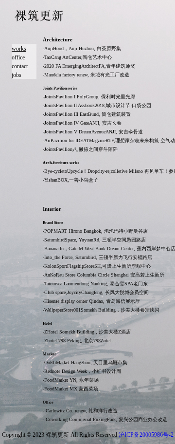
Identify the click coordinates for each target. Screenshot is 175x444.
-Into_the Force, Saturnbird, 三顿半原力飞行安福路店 (97, 257)
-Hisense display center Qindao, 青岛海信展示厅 (91, 301)
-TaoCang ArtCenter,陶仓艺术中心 (77, 57)
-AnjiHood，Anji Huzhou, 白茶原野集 (82, 48)
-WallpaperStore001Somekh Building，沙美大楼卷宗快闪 (101, 310)
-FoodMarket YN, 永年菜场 (71, 380)
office (18, 57)
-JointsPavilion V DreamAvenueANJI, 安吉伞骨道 (93, 131)
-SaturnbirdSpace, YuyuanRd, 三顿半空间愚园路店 (94, 239)
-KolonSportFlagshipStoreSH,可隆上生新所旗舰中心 (97, 266)
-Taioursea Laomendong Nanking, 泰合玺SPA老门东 (95, 283)
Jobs (16, 75)
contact (20, 66)
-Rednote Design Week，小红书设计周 (82, 371)
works (19, 48)
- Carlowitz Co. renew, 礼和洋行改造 (80, 410)
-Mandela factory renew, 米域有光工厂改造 (86, 74)
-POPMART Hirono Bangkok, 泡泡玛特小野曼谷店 (95, 231)
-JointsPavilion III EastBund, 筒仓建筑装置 (87, 114)
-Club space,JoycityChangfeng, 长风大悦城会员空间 (96, 292)
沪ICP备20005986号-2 (146, 434)
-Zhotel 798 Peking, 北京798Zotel (77, 340)
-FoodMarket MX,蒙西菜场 (70, 388)
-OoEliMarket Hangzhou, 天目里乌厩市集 (85, 362)
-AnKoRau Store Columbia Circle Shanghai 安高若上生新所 (103, 275)
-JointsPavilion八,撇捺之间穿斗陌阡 (80, 149)
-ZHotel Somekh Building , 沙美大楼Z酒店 (87, 331)
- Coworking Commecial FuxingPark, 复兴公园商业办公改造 (105, 419)
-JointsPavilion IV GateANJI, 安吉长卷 (82, 123)
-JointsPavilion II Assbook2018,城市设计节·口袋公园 (97, 105)
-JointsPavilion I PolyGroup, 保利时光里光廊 (89, 96)
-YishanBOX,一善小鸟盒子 (70, 180)
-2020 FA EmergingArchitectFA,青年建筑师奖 (89, 66)
